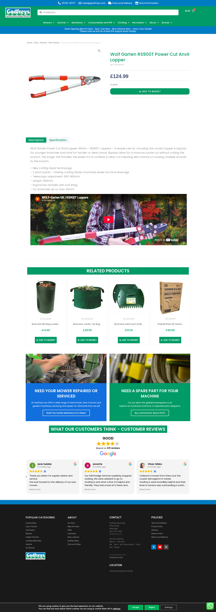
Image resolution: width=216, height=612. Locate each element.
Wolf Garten (54, 42)
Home (29, 42)
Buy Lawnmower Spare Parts (150, 412)
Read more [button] (35, 489)
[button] (49, 22)
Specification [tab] (58, 140)
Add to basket (151, 91)
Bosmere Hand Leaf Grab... (128, 324)
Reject (152, 607)
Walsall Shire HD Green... (170, 324)
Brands (43, 42)
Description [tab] (36, 140)
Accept (135, 607)
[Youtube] (160, 547)
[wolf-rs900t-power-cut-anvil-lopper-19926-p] (64, 85)
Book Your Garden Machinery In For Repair (66, 413)
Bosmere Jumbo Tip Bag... (87, 324)
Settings (169, 607)
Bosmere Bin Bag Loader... (46, 324)
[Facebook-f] (153, 547)
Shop (36, 42)
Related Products (108, 271)
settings (116, 608)
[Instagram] (166, 547)
